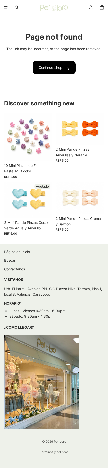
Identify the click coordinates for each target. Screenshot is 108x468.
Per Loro (60, 441)
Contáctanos (14, 269)
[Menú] (6, 7)
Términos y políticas (54, 452)
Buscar (9, 260)
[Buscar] (16, 7)
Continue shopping (54, 67)
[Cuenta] (90, 7)
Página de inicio (17, 252)
